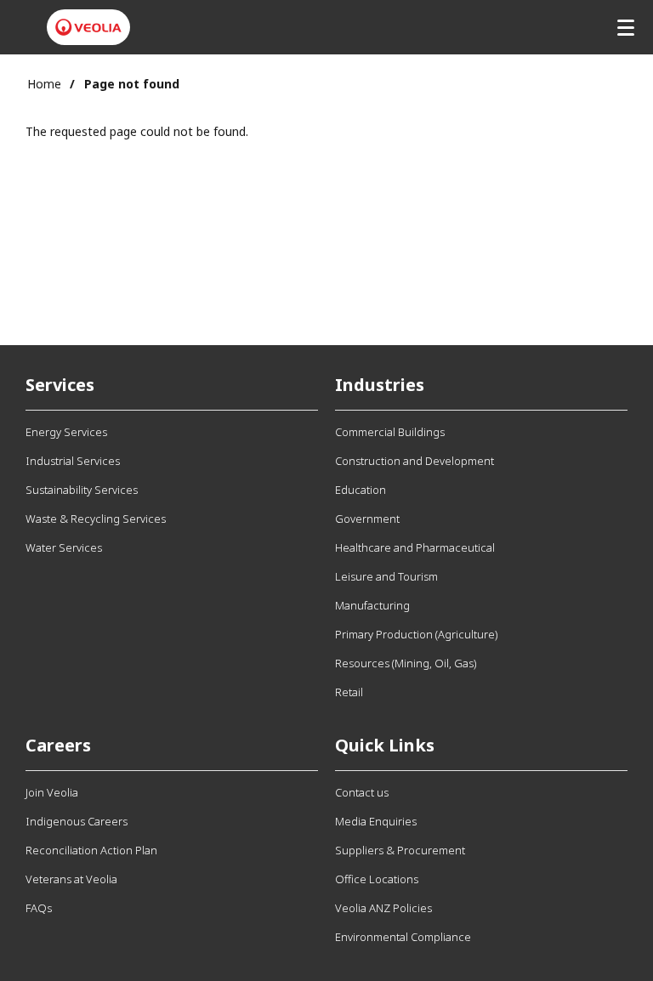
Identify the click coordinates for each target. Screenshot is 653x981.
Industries (379, 384)
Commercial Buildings (390, 431)
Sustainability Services (82, 489)
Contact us (362, 792)
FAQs (39, 908)
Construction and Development (414, 460)
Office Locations (376, 879)
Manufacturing (372, 605)
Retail (349, 692)
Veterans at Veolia (71, 879)
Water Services (64, 547)
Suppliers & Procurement (400, 850)
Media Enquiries (376, 821)
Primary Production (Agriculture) (416, 634)
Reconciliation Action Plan (91, 850)
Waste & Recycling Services (96, 518)
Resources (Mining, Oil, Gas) (405, 663)
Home (44, 84)
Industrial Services (73, 460)
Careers (58, 745)
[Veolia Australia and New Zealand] (88, 27)
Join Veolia (52, 792)
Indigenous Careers (77, 821)
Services (60, 384)
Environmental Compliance (403, 936)
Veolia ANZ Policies (383, 908)
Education (360, 489)
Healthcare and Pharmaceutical (415, 547)
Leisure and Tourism (386, 576)
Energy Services (66, 431)
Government (367, 518)
